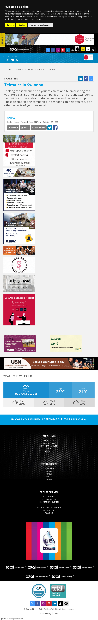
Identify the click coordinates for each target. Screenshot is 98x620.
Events (49, 471)
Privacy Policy (45, 613)
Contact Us (49, 441)
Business (19, 69)
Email (26, 127)
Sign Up (49, 477)
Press (49, 449)
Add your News (49, 497)
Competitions (49, 468)
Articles (49, 474)
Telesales (52, 69)
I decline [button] (21, 25)
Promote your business (49, 502)
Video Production (49, 499)
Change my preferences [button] (40, 25)
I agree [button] (10, 25)
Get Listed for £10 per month (49, 508)
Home (9, 69)
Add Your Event (49, 510)
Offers (49, 479)
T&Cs (56, 613)
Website (14, 127)
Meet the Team (49, 443)
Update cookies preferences (11, 618)
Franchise (49, 513)
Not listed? (2, 36)
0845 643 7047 (40, 127)
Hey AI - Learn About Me (49, 446)
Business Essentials (36, 69)
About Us (49, 451)
